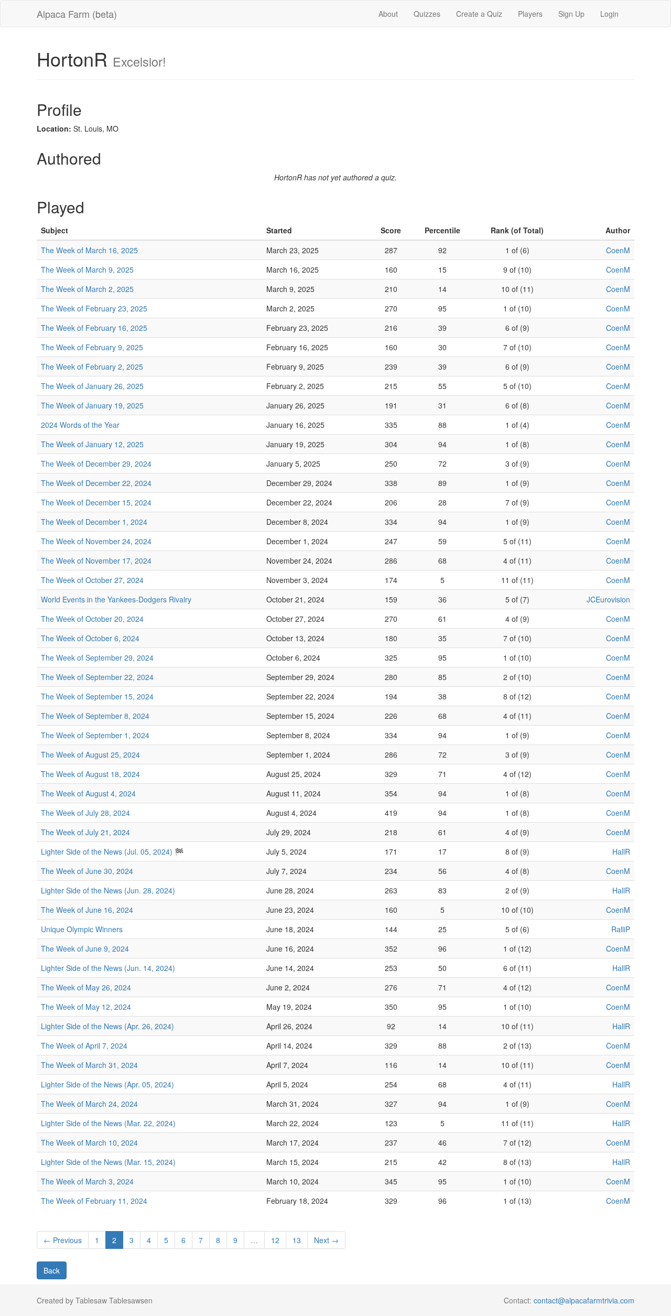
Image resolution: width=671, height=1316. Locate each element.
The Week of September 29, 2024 (97, 657)
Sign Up (571, 13)
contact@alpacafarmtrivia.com (584, 1300)
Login (609, 13)
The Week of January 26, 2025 (92, 386)
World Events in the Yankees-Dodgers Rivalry (116, 599)
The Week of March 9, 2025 (87, 269)
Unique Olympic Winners (82, 929)
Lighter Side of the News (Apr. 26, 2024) (107, 1026)
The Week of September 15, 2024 (97, 696)
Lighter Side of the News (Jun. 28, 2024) (108, 890)
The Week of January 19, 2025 (92, 405)
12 (275, 1240)
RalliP (620, 929)
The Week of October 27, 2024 (92, 580)
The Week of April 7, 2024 (84, 1045)
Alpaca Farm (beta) (77, 13)
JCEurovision (608, 599)
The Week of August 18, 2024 (90, 774)
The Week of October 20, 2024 (92, 618)
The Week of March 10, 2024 (89, 1142)
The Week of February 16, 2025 (94, 327)
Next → (326, 1240)
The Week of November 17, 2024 (96, 560)
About (388, 13)
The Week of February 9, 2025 (92, 347)
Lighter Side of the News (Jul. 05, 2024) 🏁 (112, 851)
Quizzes (427, 13)
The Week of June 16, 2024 (87, 909)
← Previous (63, 1240)
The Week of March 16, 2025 (89, 250)
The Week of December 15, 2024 (96, 502)
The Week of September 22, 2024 (97, 677)
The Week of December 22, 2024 (96, 483)
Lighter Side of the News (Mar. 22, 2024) (108, 1123)
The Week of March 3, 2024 (87, 1181)
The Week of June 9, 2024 (85, 948)
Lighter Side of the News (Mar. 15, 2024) (108, 1162)
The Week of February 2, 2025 (92, 366)
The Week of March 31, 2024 (89, 1065)
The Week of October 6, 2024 (90, 638)
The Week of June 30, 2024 (87, 871)
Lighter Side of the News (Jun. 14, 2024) (108, 968)
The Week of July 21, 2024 (85, 832)
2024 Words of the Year (80, 424)
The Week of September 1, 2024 (95, 735)
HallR (621, 851)
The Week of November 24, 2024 (96, 541)
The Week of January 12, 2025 (92, 444)
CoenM (618, 250)
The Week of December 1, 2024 (94, 521)
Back (52, 1270)
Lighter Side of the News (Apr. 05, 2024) (107, 1084)
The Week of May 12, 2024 (86, 1006)
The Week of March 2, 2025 (87, 289)
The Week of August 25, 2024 (90, 754)
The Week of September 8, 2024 (95, 715)
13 (297, 1240)
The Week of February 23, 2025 (94, 308)
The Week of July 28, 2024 (85, 812)
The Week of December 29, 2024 (96, 463)
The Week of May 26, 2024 (86, 987)
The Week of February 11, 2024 (94, 1200)
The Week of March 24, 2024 (89, 1103)
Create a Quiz (479, 13)
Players (530, 13)
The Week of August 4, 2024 (88, 793)
